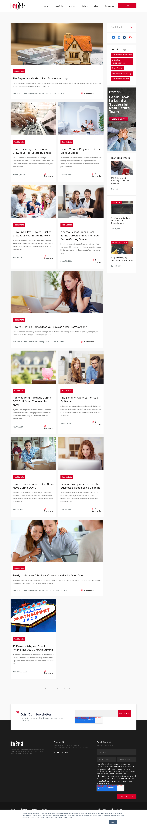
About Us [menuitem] (59, 6)
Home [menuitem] (45, 6)
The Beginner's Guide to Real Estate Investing (40, 78)
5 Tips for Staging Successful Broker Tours (122, 259)
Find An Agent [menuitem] (116, 809)
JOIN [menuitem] (127, 6)
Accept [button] (113, 822)
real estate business (122, 55)
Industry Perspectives (118, 61)
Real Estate (19, 71)
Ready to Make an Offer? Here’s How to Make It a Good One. (48, 575)
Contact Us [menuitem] (109, 6)
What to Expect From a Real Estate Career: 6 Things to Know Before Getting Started (79, 236)
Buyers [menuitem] (72, 6)
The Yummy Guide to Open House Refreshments (120, 220)
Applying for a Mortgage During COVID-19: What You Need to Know (32, 401)
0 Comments (88, 93)
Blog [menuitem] (96, 6)
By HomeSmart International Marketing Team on (32, 93)
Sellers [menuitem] (84, 6)
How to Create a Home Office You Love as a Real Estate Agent (50, 326)
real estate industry (122, 73)
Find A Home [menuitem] (101, 809)
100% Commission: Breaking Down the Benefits (120, 180)
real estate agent (120, 79)
